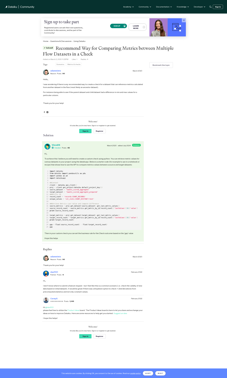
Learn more (136, 27)
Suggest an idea (120, 313)
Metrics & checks (74, 64)
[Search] (210, 7)
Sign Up (116, 26)
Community (144, 7)
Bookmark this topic (161, 65)
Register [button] (99, 131)
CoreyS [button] (53, 298)
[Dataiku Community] (19, 6)
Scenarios (60, 64)
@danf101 (49, 307)
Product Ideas (73, 310)
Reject (160, 373)
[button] (184, 20)
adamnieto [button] (55, 71)
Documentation (162, 7)
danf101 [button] (54, 272)
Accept (148, 373)
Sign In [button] (85, 131)
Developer (198, 7)
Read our (132, 373)
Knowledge (181, 7)
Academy (127, 7)
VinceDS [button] (56, 145)
